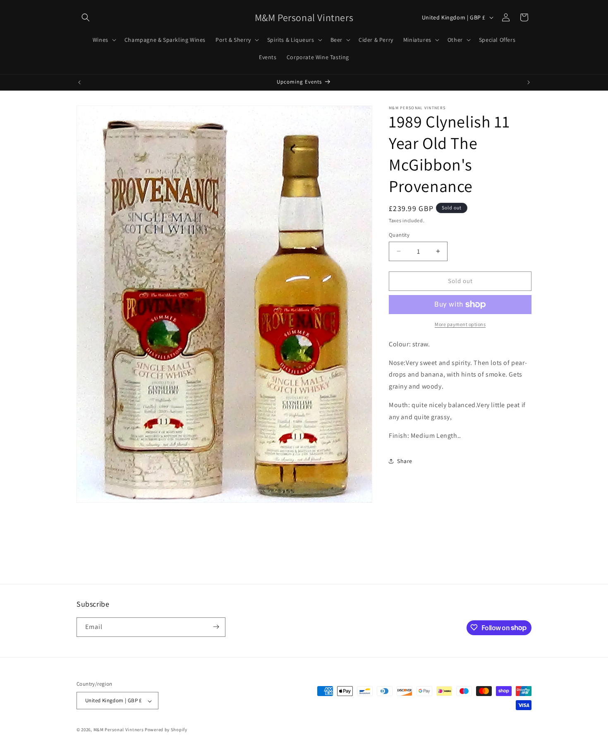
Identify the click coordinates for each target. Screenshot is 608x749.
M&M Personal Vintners (118, 730)
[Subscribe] (216, 626)
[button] (86, 17)
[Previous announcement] (79, 82)
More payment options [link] (460, 324)
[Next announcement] (528, 82)
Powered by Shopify (166, 730)
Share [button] (404, 461)
